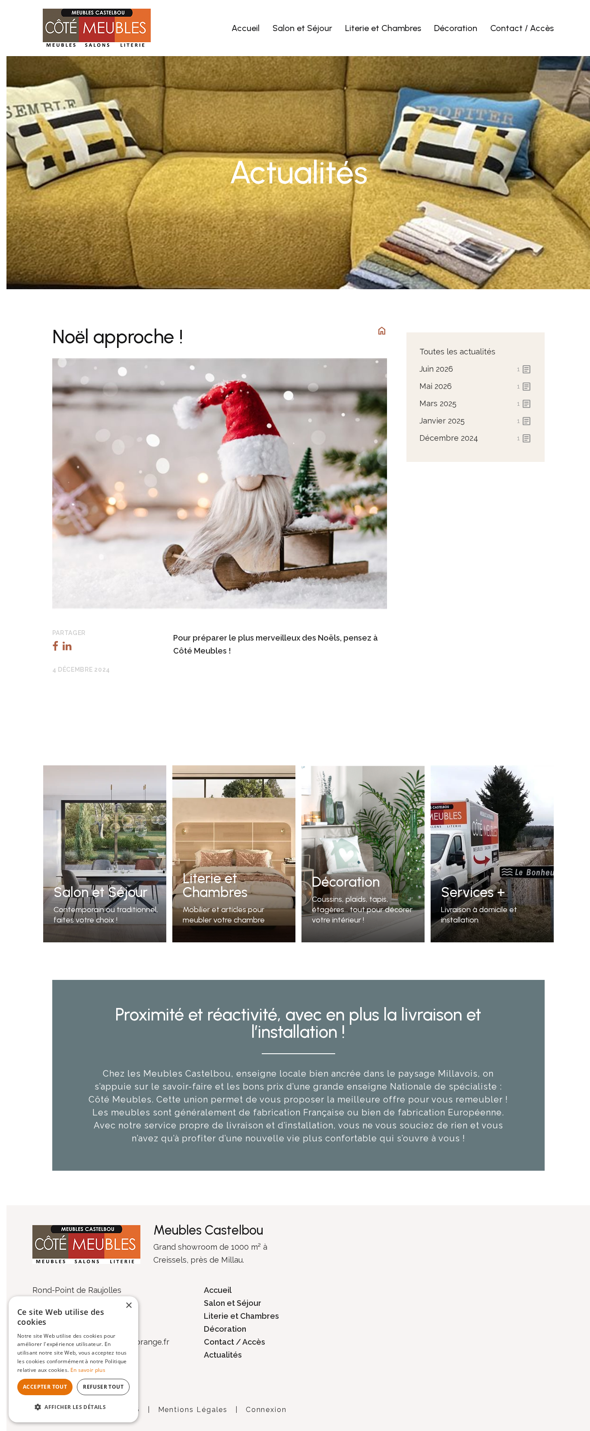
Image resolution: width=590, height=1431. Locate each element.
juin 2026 (475, 369)
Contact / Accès (522, 28)
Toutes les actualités (457, 351)
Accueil (246, 28)
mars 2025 (475, 404)
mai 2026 (475, 387)
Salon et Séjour (302, 28)
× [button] (128, 1305)
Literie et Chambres (383, 28)
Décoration (455, 28)
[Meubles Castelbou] (97, 27)
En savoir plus (87, 1370)
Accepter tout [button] (45, 1386)
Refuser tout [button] (103, 1386)
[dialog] (73, 1359)
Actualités (223, 1354)
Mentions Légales (193, 1410)
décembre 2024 (475, 439)
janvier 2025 (475, 421)
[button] (73, 1407)
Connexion (266, 1410)
